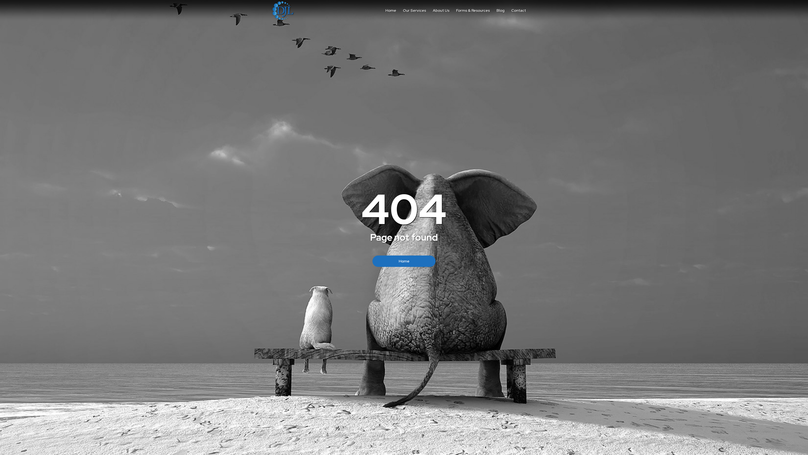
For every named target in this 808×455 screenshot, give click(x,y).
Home (404, 261)
